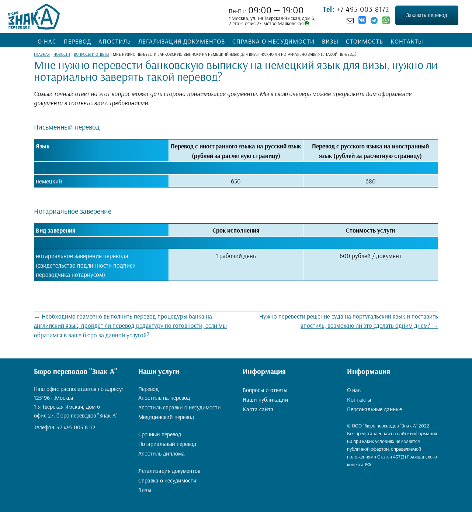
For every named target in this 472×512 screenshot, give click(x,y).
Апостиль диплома (161, 453)
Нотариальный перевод (167, 443)
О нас (47, 41)
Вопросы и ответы (265, 390)
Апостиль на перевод (164, 397)
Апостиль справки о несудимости (179, 407)
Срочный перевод (159, 434)
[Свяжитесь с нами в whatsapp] (386, 21)
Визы (330, 41)
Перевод (77, 41)
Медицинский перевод (166, 416)
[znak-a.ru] (34, 17)
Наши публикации (265, 399)
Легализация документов (181, 41)
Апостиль (114, 41)
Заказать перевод (426, 14)
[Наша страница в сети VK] (362, 21)
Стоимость (364, 41)
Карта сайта (258, 409)
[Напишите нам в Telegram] (374, 20)
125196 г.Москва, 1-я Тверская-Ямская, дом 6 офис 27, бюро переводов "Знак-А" (76, 406)
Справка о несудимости (273, 41)
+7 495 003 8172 (362, 9)
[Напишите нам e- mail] (350, 20)
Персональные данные (374, 409)
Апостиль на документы (163, 425)
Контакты (407, 41)
